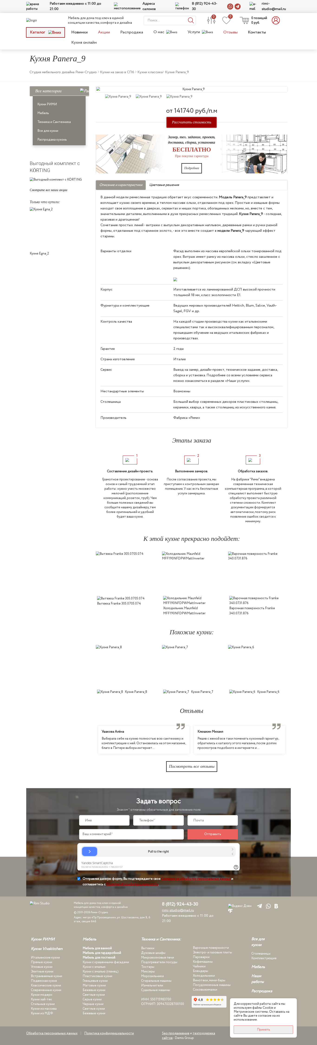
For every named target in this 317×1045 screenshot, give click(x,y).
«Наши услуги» (237, 381)
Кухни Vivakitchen (46, 949)
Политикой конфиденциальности (132, 884)
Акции (104, 32)
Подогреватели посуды (159, 962)
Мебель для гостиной (99, 957)
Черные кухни (93, 1004)
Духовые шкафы (153, 953)
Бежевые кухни (94, 990)
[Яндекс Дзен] (240, 905)
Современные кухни (46, 990)
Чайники (199, 966)
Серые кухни (92, 999)
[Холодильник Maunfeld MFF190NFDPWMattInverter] (191, 573)
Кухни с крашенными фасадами (106, 962)
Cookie (268, 1007)
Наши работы (257, 979)
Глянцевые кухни (95, 981)
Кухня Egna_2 (39, 253)
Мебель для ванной (97, 948)
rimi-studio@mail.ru (274, 6)
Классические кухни (46, 985)
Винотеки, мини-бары (209, 980)
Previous (92, 739)
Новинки (79, 32)
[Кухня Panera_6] (257, 666)
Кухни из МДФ (42, 1013)
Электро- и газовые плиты (212, 952)
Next (290, 739)
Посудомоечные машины (212, 985)
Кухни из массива (44, 1008)
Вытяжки (147, 948)
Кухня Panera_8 (136, 692)
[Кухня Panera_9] (191, 89)
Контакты (257, 32)
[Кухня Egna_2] (59, 228)
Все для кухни (47, 131)
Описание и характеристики (120, 185)
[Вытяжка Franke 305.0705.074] (125, 573)
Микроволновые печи (157, 957)
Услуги (194, 32)
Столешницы (261, 953)
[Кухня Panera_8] (125, 666)
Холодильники (204, 975)
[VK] (276, 905)
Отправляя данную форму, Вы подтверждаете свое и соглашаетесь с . (158, 881)
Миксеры (148, 971)
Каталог (38, 32)
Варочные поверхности (211, 948)
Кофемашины (203, 961)
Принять (263, 1029)
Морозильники (152, 976)
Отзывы (230, 32)
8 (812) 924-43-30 (204, 6)
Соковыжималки (205, 989)
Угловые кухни (41, 967)
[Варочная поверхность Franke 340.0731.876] (257, 573)
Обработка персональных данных (52, 1033)
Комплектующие (264, 958)
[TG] (258, 905)
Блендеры (200, 971)
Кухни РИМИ (47, 104)
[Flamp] (230, 911)
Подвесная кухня (44, 981)
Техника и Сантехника (54, 122)
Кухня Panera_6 (268, 692)
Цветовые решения (164, 185)
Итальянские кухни (45, 957)
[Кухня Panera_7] (191, 666)
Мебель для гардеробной (102, 953)
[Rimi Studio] (41, 20)
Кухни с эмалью (94, 967)
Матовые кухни (94, 985)
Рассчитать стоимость (191, 122)
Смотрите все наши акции (48, 190)
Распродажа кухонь (52, 139)
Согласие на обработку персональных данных (196, 878)
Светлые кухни (94, 994)
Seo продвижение (175, 1033)
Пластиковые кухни (97, 976)
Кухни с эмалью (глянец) (101, 971)
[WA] (267, 905)
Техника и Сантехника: (161, 939)
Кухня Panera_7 (202, 692)
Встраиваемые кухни (46, 976)
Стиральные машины (156, 981)
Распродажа (131, 32)
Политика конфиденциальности (109, 1033)
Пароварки (201, 957)
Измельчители (152, 985)
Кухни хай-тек (41, 999)
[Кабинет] (277, 20)
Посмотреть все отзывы (191, 766)
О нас (158, 32)
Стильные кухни (43, 1004)
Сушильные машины (155, 990)
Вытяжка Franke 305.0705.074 (119, 603)
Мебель (43, 113)
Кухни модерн (41, 994)
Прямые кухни (41, 962)
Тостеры (147, 967)
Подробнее (191, 168)
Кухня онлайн (84, 43)
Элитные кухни (42, 971)
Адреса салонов (149, 6)
